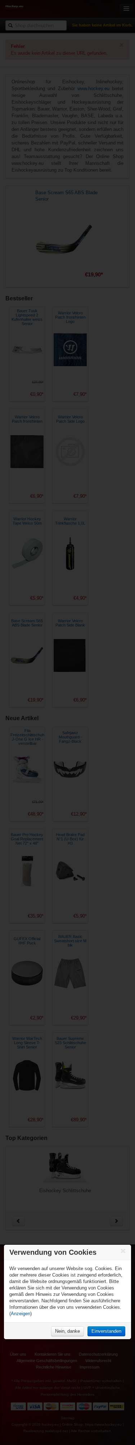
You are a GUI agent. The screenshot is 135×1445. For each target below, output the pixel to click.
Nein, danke (67, 1331)
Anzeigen (20, 1313)
